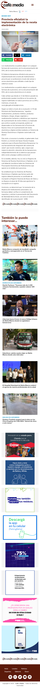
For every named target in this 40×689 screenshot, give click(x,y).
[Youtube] (25, 677)
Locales (14, 669)
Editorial (18, 672)
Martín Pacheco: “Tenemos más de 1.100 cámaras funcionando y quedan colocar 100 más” (18, 287)
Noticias (24, 669)
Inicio (6, 669)
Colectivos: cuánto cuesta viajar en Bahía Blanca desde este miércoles (17, 354)
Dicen (27, 672)
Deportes (7, 672)
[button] (32, 5)
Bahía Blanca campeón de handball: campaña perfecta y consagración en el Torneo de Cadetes (19, 251)
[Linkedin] (30, 677)
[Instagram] (15, 677)
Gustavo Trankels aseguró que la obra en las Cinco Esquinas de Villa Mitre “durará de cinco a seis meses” (19, 421)
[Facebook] (10, 677)
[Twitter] (20, 677)
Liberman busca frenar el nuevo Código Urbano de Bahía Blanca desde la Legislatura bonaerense (20, 321)
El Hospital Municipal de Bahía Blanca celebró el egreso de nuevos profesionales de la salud (19, 386)
